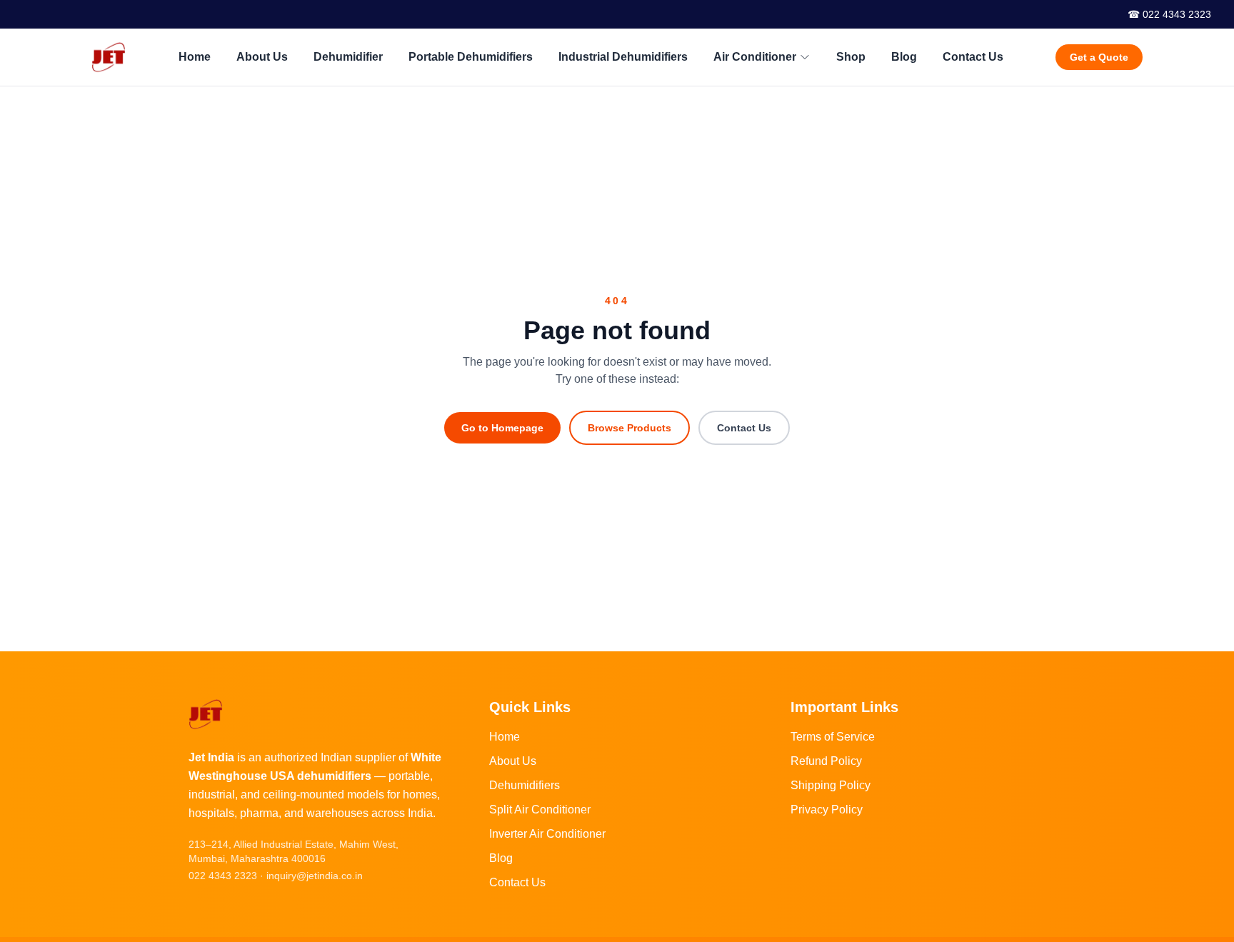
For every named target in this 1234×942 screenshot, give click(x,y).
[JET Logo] (108, 57)
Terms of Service (833, 737)
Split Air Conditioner (540, 809)
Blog (904, 57)
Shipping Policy (831, 785)
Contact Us (973, 57)
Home (195, 57)
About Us (262, 57)
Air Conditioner (754, 57)
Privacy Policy (827, 809)
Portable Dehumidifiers (470, 57)
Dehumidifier (348, 57)
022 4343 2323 (223, 875)
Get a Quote (1099, 57)
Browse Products (629, 428)
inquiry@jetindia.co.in (314, 875)
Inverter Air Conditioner (547, 834)
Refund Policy (826, 761)
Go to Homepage (502, 428)
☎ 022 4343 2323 (1169, 14)
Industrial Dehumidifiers (623, 57)
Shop (851, 57)
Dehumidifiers (524, 785)
